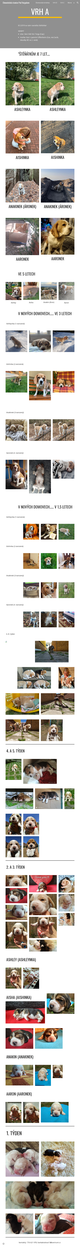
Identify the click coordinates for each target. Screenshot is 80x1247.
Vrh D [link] (55, 3)
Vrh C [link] (62, 3)
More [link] (70, 3)
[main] (40, 14)
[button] (77, 2)
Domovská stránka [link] (43, 3)
